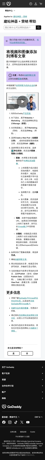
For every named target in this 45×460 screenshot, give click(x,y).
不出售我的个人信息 (22, 436)
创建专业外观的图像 (19, 308)
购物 (4, 398)
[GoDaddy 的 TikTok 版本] (16, 423)
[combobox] (20, 27)
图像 (20, 79)
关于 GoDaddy (8, 367)
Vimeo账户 (22, 226)
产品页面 (27, 113)
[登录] (35, 4)
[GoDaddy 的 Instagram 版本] (10, 423)
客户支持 (6, 373)
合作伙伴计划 (7, 386)
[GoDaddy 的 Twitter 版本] (22, 423)
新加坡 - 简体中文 (9, 417)
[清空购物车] (40, 3)
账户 (4, 392)
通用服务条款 (29, 455)
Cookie (32, 432)
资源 (4, 379)
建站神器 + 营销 (20, 16)
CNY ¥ (37, 417)
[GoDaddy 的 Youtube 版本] (28, 423)
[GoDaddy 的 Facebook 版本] (4, 423)
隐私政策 (23, 432)
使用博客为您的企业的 (25, 85)
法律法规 (13, 432)
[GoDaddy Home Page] (12, 407)
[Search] (38, 27)
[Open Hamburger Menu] (3, 4)
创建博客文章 (30, 75)
